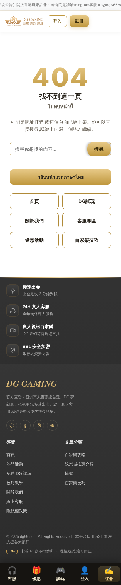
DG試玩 (86, 201)
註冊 (79, 20)
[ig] (38, 425)
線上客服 (14, 501)
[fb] (25, 425)
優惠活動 (34, 240)
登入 (57, 21)
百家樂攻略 (75, 454)
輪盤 (69, 473)
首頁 (34, 201)
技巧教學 (14, 482)
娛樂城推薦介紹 (79, 464)
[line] (11, 425)
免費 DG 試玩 (18, 473)
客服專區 (86, 221)
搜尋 (99, 149)
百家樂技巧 (86, 240)
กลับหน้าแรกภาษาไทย (60, 177)
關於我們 (34, 221)
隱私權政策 (16, 511)
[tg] (52, 425)
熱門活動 (14, 464)
